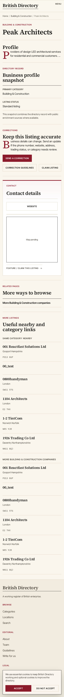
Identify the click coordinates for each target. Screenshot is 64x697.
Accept (18, 688)
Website (32, 206)
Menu (58, 4)
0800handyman (15, 379)
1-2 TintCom (12, 418)
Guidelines (9, 650)
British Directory (20, 5)
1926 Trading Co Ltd (19, 438)
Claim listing (50, 167)
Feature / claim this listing (22, 268)
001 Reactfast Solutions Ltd (24, 346)
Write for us (9, 656)
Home (5, 16)
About (6, 639)
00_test (8, 366)
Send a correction (17, 158)
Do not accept (45, 688)
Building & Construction (21, 16)
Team (6, 644)
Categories (9, 611)
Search (7, 622)
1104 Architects (15, 398)
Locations (8, 617)
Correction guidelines (20, 167)
